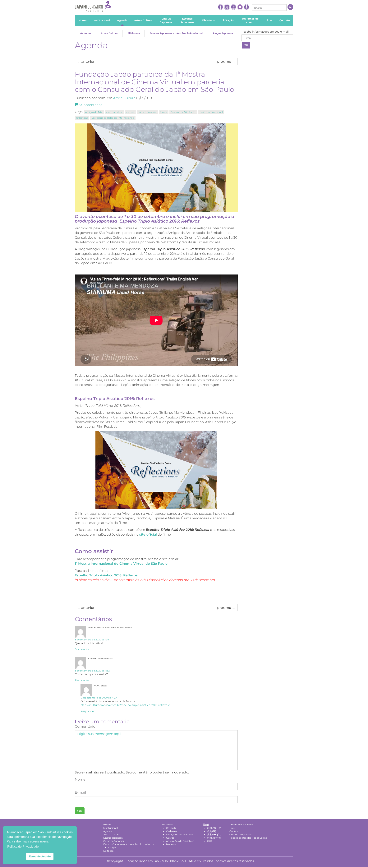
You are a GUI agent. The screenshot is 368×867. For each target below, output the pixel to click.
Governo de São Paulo (183, 112)
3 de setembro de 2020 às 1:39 (92, 639)
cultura (130, 112)
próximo (226, 61)
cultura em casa (147, 112)
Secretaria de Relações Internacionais (113, 117)
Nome (80, 779)
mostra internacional (211, 112)
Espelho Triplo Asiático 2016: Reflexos (106, 575)
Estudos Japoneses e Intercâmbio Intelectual (176, 33)
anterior (85, 61)
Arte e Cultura (109, 33)
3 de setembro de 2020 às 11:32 (92, 670)
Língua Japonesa (223, 33)
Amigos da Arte (94, 112)
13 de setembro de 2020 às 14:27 (98, 697)
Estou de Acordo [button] (40, 856)
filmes (163, 112)
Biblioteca (133, 33)
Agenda (91, 45)
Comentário (85, 726)
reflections (82, 117)
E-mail (80, 792)
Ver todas (85, 33)
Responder (82, 649)
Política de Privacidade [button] (23, 846)
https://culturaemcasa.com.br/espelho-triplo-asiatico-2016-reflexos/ (125, 705)
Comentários (90, 105)
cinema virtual (114, 112)
